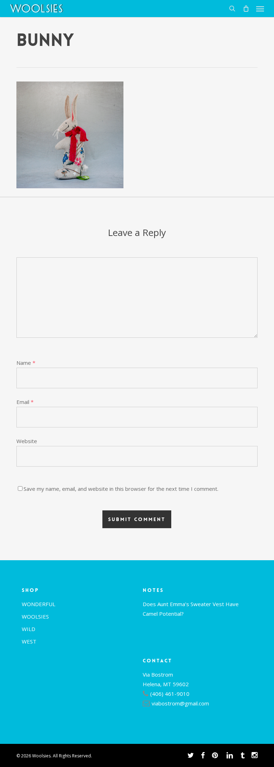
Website (26, 441)
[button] (260, 8)
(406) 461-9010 (169, 693)
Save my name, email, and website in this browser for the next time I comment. (121, 488)
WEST (29, 641)
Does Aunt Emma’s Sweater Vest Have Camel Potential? (191, 608)
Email (25, 401)
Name (25, 362)
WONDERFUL (38, 604)
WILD (28, 628)
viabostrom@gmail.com (180, 703)
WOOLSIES (35, 616)
